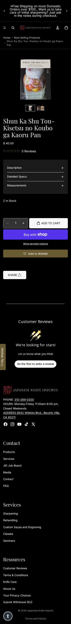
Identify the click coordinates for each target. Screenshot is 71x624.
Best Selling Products (27, 37)
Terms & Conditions (15, 575)
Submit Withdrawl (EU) (17, 602)
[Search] (13, 27)
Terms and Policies (35, 618)
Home (6, 37)
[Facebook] (5, 424)
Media (7, 472)
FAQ (6, 485)
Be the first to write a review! (35, 364)
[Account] (57, 27)
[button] (35, 79)
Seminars (9, 540)
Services (8, 458)
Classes (8, 533)
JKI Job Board (12, 465)
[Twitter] (33, 424)
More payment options (35, 243)
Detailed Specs (17, 176)
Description (14, 167)
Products (9, 452)
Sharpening (10, 513)
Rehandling (10, 520)
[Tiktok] (26, 424)
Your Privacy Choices (17, 595)
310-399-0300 (24, 399)
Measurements (16, 185)
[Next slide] (66, 10)
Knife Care (10, 581)
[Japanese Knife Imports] (35, 28)
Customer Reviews (15, 568)
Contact (8, 479)
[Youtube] (19, 424)
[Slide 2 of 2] (40, 108)
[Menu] (4, 27)
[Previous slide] (4, 10)
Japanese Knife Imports (40, 610)
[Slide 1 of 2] (30, 108)
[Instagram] (12, 424)
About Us (9, 588)
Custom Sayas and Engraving (22, 527)
